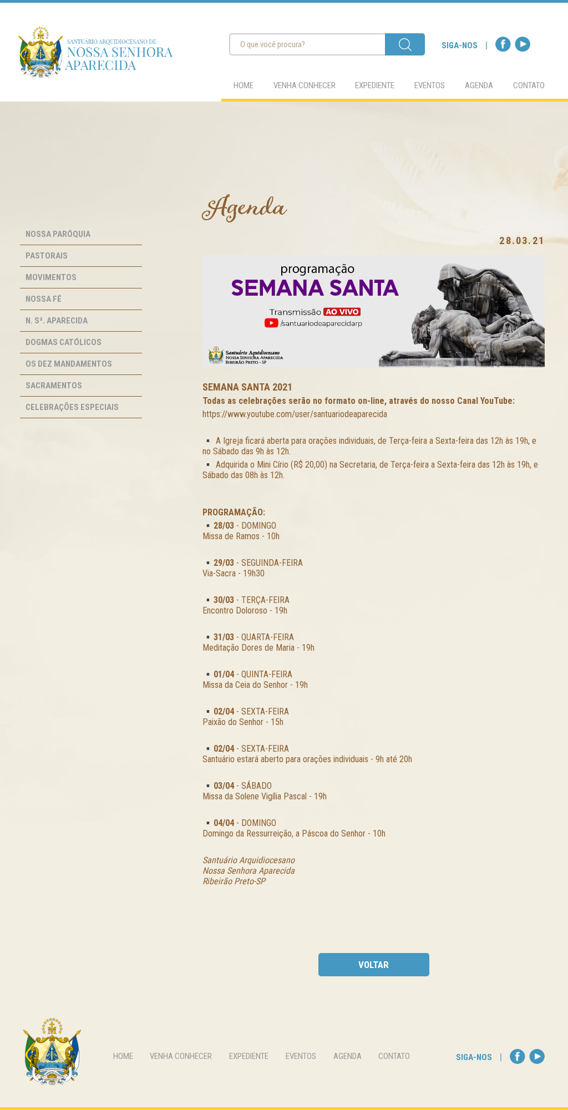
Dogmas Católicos (64, 342)
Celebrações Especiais (72, 407)
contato (529, 85)
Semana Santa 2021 (247, 387)
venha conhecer (304, 85)
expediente (374, 85)
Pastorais (47, 256)
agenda (479, 85)
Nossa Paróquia (58, 234)
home (243, 85)
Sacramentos (54, 386)
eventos (429, 85)
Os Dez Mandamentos (69, 364)
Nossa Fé (44, 299)
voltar (373, 964)
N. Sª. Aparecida (57, 321)
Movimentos (51, 277)
